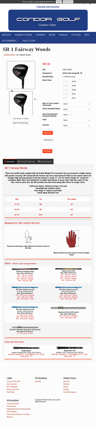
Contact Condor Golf (13, 381)
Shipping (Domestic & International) (18, 409)
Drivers (6, 35)
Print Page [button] (47, 151)
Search (65, 387)
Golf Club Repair (12, 387)
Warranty (10, 417)
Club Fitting (10, 392)
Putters (76, 35)
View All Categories (69, 392)
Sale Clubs (29, 40)
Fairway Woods (23, 35)
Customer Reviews (13, 404)
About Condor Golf (13, 389)
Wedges (63, 35)
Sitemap (66, 389)
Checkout (66, 384)
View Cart (66, 381)
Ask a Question (12, 384)
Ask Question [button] (48, 140)
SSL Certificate (12, 412)
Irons (52, 35)
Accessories (9, 40)
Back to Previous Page (20, 123)
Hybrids (40, 35)
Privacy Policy (68, 2)
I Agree (59, 2)
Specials (38, 381)
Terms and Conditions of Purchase (18, 414)
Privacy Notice (11, 406)
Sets (86, 35)
